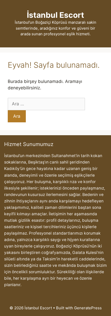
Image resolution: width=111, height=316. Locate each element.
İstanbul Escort (55, 15)
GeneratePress (88, 307)
